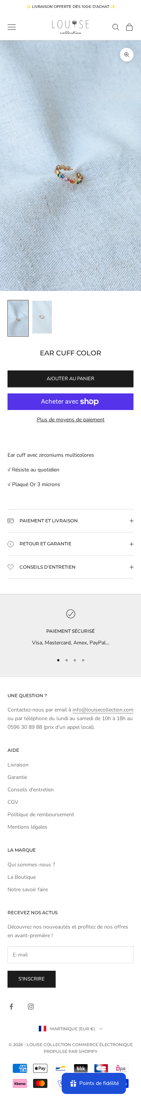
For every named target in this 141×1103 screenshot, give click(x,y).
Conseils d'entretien (31, 789)
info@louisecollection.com (103, 709)
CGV (13, 802)
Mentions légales (27, 827)
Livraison (18, 764)
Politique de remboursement (41, 814)
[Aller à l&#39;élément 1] (18, 318)
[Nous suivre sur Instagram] (31, 1006)
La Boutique (22, 877)
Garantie (17, 777)
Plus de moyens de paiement (71, 419)
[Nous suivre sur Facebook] (11, 1006)
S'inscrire (31, 979)
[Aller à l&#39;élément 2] (42, 317)
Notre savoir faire (28, 889)
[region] (70, 628)
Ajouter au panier (70, 378)
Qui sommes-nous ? (31, 864)
